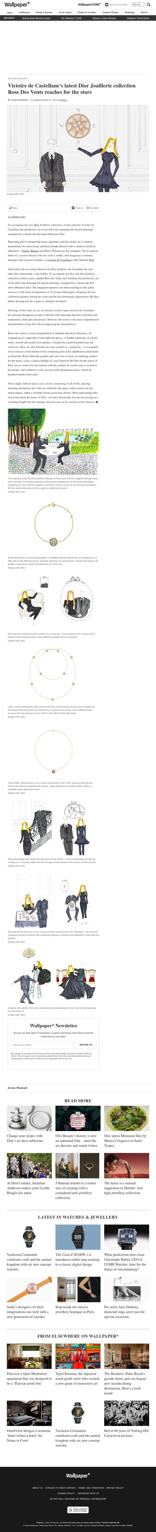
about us (37, 1487)
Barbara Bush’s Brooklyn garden (36, 17)
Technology (130, 12)
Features (63, 99)
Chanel (25, 251)
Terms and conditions (91, 1487)
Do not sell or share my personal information (78, 1498)
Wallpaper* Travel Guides (138, 17)
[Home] (10, 12)
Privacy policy (115, 1487)
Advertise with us (88, 1493)
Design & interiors (44, 12)
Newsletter (94, 208)
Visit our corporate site (110, 1522)
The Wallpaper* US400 (71, 17)
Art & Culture (65, 12)
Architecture (24, 12)
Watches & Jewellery (87, 12)
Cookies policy (66, 1493)
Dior (36, 225)
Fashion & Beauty (110, 12)
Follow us (79, 208)
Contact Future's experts (60, 1487)
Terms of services (44, 1053)
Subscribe (136, 4)
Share (15, 208)
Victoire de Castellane (59, 260)
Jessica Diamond (19, 99)
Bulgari (35, 251)
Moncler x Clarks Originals (104, 17)
